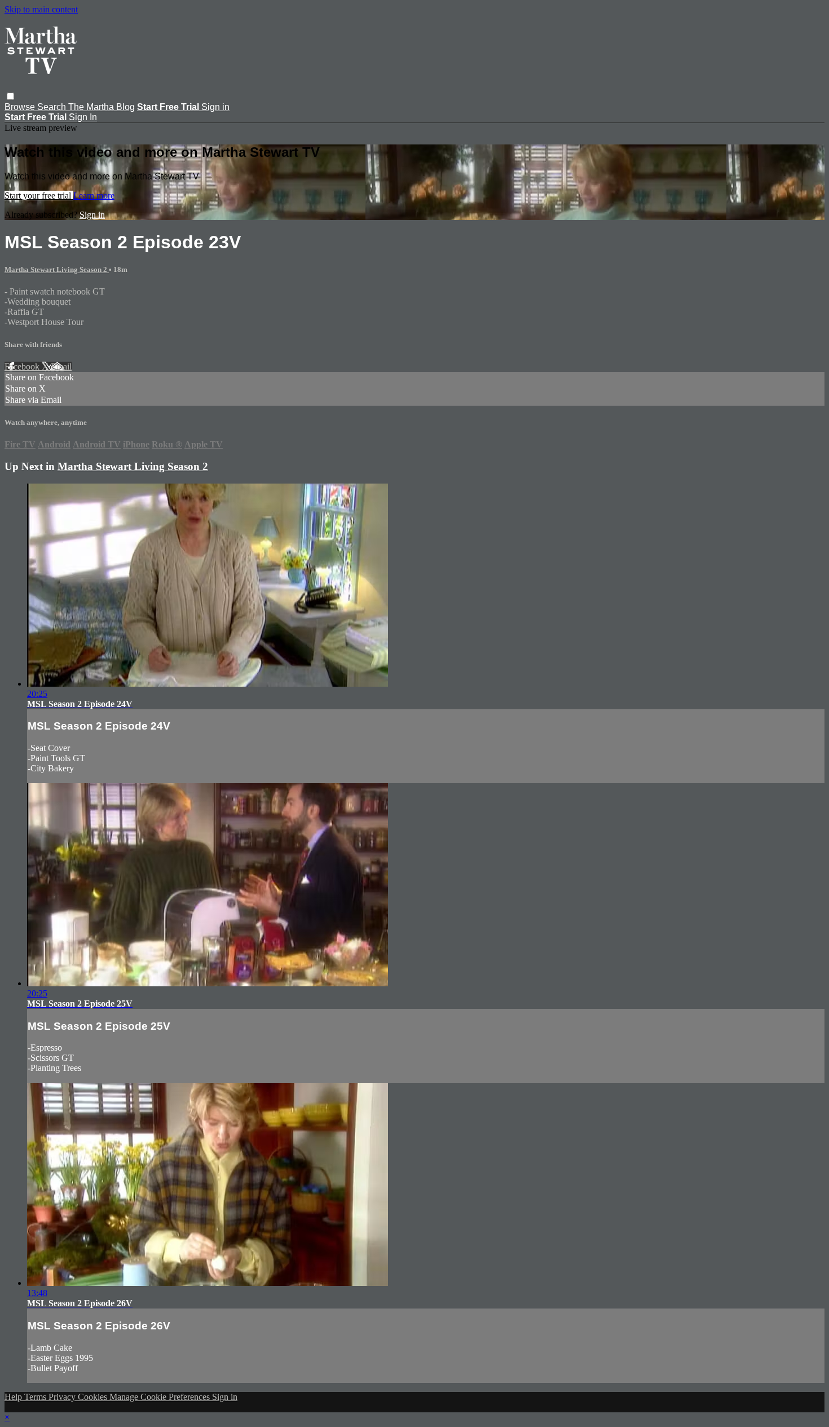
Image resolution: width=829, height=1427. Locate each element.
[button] (10, 96)
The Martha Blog (101, 107)
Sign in (215, 107)
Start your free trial (39, 195)
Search (52, 107)
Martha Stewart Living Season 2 (57, 269)
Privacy (63, 1397)
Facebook (23, 366)
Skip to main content (41, 9)
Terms (36, 1397)
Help (14, 1397)
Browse (21, 107)
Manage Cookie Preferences (160, 1397)
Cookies (93, 1397)
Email (61, 366)
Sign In (83, 117)
